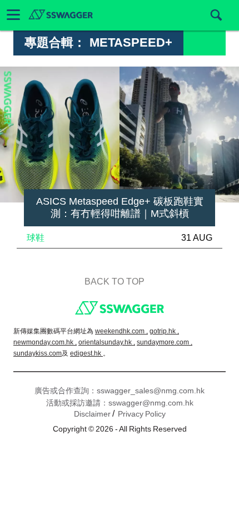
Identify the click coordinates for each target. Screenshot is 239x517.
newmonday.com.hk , (45, 342)
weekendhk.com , (121, 331)
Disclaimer (92, 413)
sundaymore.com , (164, 342)
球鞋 (35, 237)
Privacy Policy (142, 413)
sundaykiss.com (37, 353)
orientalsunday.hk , (106, 342)
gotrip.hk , (164, 331)
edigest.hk (86, 353)
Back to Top (114, 281)
